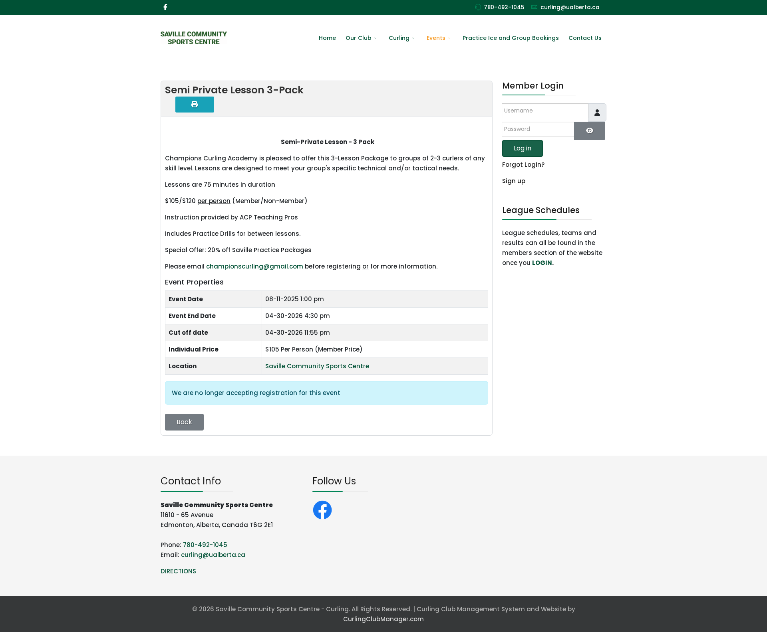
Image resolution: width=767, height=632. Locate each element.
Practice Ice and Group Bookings (511, 38)
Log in (522, 148)
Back (184, 422)
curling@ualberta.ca (570, 7)
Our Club (359, 38)
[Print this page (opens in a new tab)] (194, 105)
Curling (399, 38)
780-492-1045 (504, 7)
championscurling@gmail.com (254, 266)
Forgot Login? (523, 164)
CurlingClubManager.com (383, 619)
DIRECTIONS (178, 571)
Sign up (513, 181)
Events (436, 38)
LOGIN (542, 263)
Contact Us (585, 38)
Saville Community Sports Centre (317, 366)
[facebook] (165, 7)
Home (327, 38)
